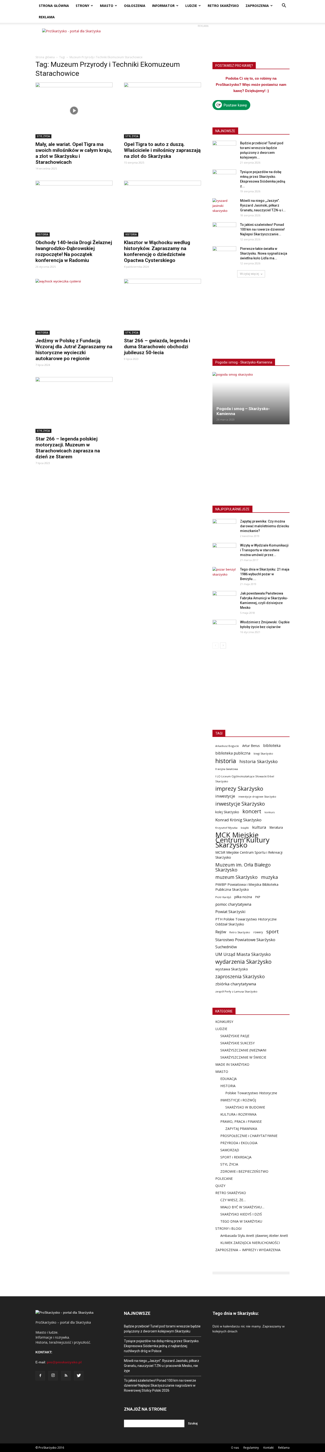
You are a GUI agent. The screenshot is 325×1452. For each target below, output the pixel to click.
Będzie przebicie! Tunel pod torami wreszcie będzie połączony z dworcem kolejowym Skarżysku (162, 1328)
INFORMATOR (163, 5)
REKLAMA (47, 17)
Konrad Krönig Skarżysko (238, 819)
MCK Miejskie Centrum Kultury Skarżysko (242, 839)
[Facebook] (40, 1375)
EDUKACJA (228, 1078)
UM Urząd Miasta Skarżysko (243, 954)
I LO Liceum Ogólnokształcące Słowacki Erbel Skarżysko (244, 778)
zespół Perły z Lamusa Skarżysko (236, 991)
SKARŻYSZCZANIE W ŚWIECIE (243, 1057)
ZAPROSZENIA (257, 5)
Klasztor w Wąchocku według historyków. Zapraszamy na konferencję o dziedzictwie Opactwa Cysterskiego (157, 251)
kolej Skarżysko (227, 812)
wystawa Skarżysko (231, 969)
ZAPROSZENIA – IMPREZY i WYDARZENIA (248, 1250)
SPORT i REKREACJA (235, 1157)
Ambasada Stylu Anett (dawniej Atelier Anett (254, 1235)
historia (225, 760)
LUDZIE (191, 5)
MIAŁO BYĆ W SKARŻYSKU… (242, 1207)
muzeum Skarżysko (236, 877)
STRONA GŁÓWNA (54, 5)
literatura (276, 827)
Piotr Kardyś (223, 897)
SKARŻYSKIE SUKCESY (237, 1043)
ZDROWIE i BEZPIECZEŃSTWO (244, 1171)
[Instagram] (53, 1375)
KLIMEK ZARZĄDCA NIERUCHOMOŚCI (250, 1242)
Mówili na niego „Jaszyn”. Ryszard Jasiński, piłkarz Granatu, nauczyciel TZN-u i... (263, 205)
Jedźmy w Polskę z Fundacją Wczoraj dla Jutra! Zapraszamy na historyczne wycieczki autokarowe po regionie (73, 349)
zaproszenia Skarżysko (240, 976)
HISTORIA (42, 234)
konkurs (270, 812)
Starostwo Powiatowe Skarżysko (245, 939)
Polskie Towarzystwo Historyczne (251, 1093)
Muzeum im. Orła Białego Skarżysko (243, 867)
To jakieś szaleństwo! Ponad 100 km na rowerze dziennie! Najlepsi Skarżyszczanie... (262, 229)
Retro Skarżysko (239, 932)
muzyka (269, 877)
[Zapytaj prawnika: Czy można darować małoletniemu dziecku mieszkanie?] (224, 527)
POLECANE (224, 1178)
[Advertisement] (203, 39)
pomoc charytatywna (233, 904)
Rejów (220, 931)
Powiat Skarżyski (230, 911)
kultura (259, 827)
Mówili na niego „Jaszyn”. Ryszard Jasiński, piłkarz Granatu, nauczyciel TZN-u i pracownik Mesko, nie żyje (161, 1366)
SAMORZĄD (229, 1150)
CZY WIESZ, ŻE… (233, 1200)
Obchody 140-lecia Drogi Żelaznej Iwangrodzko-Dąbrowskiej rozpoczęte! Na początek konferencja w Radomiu (73, 251)
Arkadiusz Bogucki (227, 746)
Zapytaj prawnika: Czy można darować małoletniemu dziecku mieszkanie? (264, 526)
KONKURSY (224, 1021)
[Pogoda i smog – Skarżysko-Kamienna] (251, 398)
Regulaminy (251, 1448)
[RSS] (66, 1375)
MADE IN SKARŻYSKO (232, 1064)
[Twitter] (79, 1375)
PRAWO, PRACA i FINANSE (241, 1121)
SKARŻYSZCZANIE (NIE (238, 1050)
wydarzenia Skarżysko (243, 961)
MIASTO (106, 5)
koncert (251, 811)
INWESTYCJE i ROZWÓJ (238, 1100)
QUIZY (220, 1185)
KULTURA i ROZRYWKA (238, 1114)
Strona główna (45, 57)
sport (272, 931)
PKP (257, 897)
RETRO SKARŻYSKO (223, 5)
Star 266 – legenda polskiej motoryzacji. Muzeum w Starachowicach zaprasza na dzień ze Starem (67, 448)
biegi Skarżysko (263, 753)
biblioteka (272, 745)
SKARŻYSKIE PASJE (234, 1036)
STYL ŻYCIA (43, 136)
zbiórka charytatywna (235, 983)
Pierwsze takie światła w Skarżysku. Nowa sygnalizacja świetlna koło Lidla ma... (263, 253)
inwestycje (225, 796)
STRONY (82, 5)
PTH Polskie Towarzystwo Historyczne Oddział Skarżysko (246, 921)
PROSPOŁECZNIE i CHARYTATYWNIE (248, 1135)
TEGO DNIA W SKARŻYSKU (241, 1221)
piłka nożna (243, 897)
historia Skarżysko (258, 761)
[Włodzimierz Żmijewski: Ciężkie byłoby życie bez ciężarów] (224, 628)
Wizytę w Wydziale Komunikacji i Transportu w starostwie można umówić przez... (264, 550)
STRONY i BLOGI (228, 1228)
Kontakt (268, 1448)
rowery (258, 932)
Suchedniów (226, 946)
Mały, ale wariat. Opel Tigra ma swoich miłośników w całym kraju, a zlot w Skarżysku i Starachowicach (73, 153)
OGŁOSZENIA (134, 5)
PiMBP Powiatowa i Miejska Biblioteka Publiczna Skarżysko (246, 887)
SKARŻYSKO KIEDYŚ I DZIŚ (241, 1214)
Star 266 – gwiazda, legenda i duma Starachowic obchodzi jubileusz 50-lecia (157, 346)
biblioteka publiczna (232, 753)
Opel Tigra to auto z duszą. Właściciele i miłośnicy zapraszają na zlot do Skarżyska (162, 150)
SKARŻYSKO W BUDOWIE (245, 1107)
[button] (284, 6)
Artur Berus (251, 745)
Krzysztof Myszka (226, 827)
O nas (235, 1448)
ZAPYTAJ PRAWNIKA (241, 1128)
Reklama (284, 1448)
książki (245, 827)
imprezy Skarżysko (239, 788)
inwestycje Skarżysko (240, 803)
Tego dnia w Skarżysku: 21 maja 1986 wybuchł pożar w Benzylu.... (264, 574)
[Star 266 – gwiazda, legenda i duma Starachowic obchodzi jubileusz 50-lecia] (162, 307)
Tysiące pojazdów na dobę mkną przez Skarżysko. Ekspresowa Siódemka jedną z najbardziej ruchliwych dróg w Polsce (161, 1346)
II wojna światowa (226, 769)
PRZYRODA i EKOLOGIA (238, 1143)
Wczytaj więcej (249, 274)
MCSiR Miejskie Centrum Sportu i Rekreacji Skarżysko (248, 855)
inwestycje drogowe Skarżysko (257, 796)
